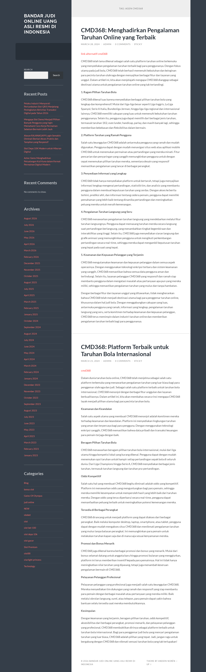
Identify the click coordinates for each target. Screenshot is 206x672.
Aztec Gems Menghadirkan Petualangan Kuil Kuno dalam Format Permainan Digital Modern (42, 161)
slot (26, 521)
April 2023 (29, 436)
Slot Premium (30, 547)
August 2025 (30, 282)
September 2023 (32, 404)
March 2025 (30, 301)
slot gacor (29, 540)
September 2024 (32, 327)
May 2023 (29, 429)
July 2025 (29, 288)
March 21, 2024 (90, 361)
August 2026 (30, 218)
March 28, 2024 (90, 44)
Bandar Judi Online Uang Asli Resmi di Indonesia (40, 24)
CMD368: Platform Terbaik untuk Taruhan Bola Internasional (125, 350)
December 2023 (32, 384)
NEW (26, 508)
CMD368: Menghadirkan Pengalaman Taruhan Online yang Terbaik (130, 33)
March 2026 (30, 250)
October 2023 (31, 397)
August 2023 (30, 410)
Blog (26, 483)
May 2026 (29, 237)
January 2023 (31, 455)
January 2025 (31, 314)
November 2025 (32, 269)
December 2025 (32, 263)
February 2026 (31, 256)
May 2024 (29, 352)
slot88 (27, 553)
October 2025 (31, 276)
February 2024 (31, 372)
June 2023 (29, 423)
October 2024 (31, 320)
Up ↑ (149, 664)
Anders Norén (166, 661)
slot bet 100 (30, 527)
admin (107, 44)
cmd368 (86, 370)
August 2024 (30, 333)
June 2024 (29, 346)
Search (28, 69)
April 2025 (29, 295)
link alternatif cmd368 (94, 53)
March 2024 (30, 365)
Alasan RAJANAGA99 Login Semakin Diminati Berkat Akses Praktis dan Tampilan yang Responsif (42, 138)
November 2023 (32, 391)
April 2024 (29, 359)
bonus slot (29, 489)
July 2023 (29, 416)
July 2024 (29, 340)
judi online (29, 502)
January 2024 (31, 378)
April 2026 (29, 244)
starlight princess (32, 559)
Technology (29, 566)
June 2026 (29, 231)
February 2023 (31, 448)
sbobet (27, 515)
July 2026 (29, 224)
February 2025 (31, 308)
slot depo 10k (30, 534)
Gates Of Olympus (33, 495)
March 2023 (30, 442)
